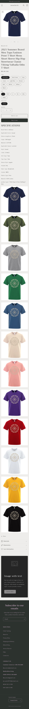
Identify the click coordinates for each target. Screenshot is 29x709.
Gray (23, 77)
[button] (2, 5)
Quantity (3, 107)
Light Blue (12, 81)
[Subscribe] (24, 619)
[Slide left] (11, 42)
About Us (5, 634)
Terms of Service (7, 648)
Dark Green (15, 77)
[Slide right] (18, 42)
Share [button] (4, 536)
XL (17, 94)
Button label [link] (10, 591)
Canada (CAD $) (13, 700)
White (10, 84)
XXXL (4, 97)
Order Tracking (7, 631)
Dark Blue (5, 77)
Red (4, 84)
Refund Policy (6, 645)
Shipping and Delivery (8, 641)
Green (4, 81)
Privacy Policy (6, 638)
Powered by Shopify (17, 706)
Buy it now (15, 120)
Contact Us (6, 655)
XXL (23, 94)
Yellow (18, 84)
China (4, 103)
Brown (21, 81)
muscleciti (12, 706)
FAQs (4, 652)
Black (4, 88)
